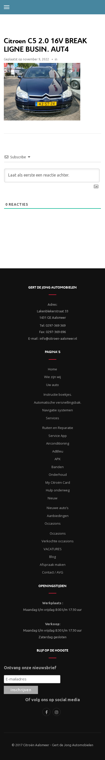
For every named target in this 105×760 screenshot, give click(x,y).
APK (58, 459)
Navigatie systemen (57, 410)
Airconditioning (57, 443)
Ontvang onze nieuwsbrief (30, 667)
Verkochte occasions (58, 541)
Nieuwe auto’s (58, 507)
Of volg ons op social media (52, 699)
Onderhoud (58, 474)
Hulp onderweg (58, 490)
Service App (57, 435)
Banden (57, 467)
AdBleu (57, 451)
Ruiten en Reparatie (57, 427)
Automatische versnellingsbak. (57, 402)
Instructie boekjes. (58, 394)
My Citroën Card (57, 482)
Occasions (58, 533)
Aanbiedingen (58, 515)
